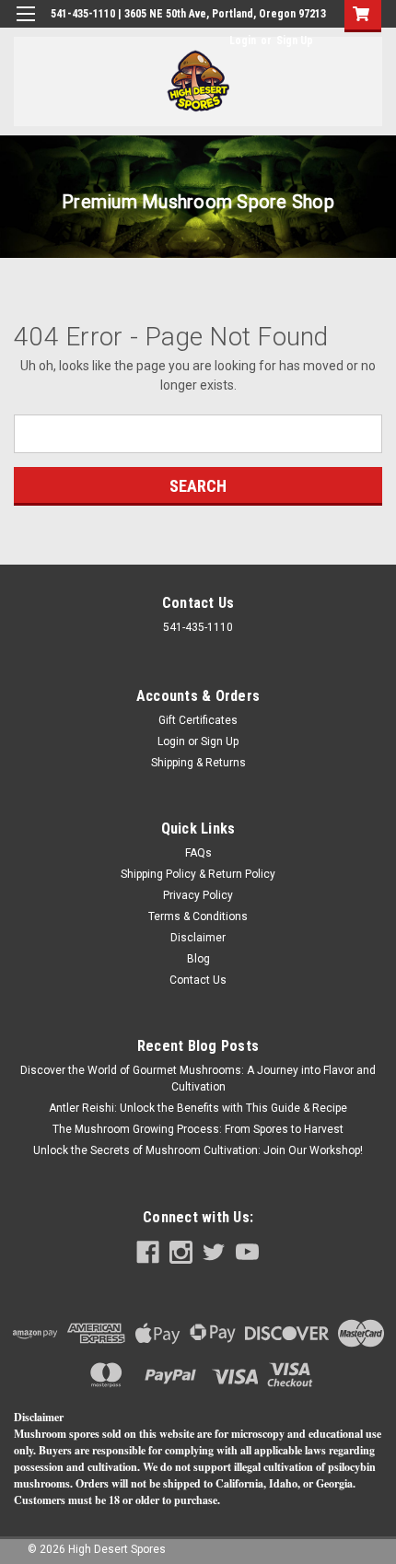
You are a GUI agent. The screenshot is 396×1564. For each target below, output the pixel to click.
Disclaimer (198, 937)
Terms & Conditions (198, 916)
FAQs (198, 852)
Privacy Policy (198, 895)
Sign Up (294, 40)
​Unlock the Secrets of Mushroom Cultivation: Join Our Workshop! (198, 1150)
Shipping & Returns (198, 762)
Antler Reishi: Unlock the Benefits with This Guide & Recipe (198, 1108)
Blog (198, 958)
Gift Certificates (198, 720)
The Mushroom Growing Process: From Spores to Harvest (198, 1129)
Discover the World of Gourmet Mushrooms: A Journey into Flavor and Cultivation (198, 1078)
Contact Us (198, 980)
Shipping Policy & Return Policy (198, 874)
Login (242, 40)
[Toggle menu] (25, 25)
